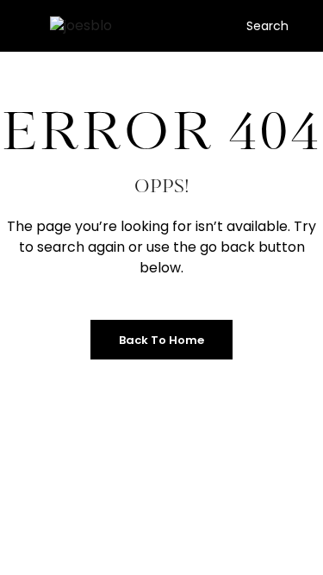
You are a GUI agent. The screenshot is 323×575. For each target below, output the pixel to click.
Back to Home (161, 340)
